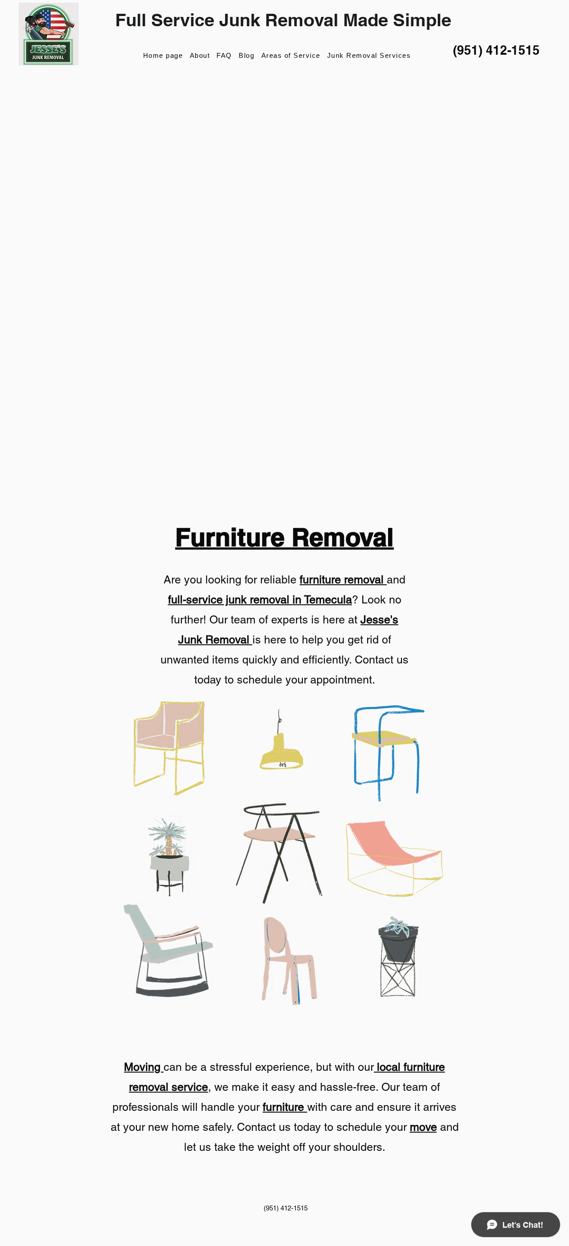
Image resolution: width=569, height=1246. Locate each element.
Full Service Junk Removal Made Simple (283, 19)
